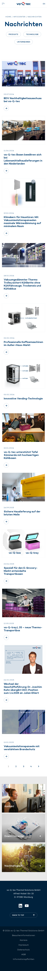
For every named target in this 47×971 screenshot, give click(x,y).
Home (8, 17)
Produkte (13, 34)
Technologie (32, 34)
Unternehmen (23, 42)
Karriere (23, 940)
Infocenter (19, 17)
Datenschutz (23, 949)
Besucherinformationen (23, 935)
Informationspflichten (23, 959)
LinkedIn (20, 906)
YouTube (27, 906)
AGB (23, 954)
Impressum (23, 945)
